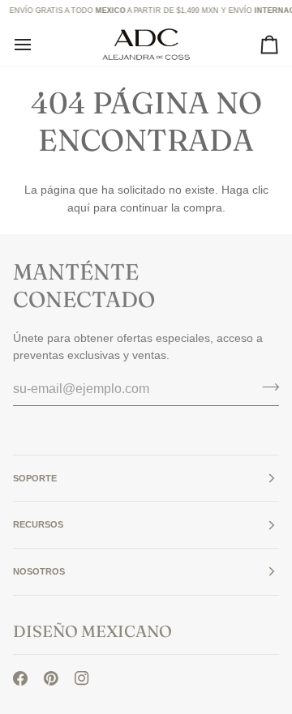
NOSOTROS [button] (39, 571)
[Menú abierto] (37, 44)
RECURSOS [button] (38, 524)
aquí (78, 207)
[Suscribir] (265, 387)
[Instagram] (82, 678)
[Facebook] (20, 678)
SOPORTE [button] (35, 478)
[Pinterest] (51, 678)
